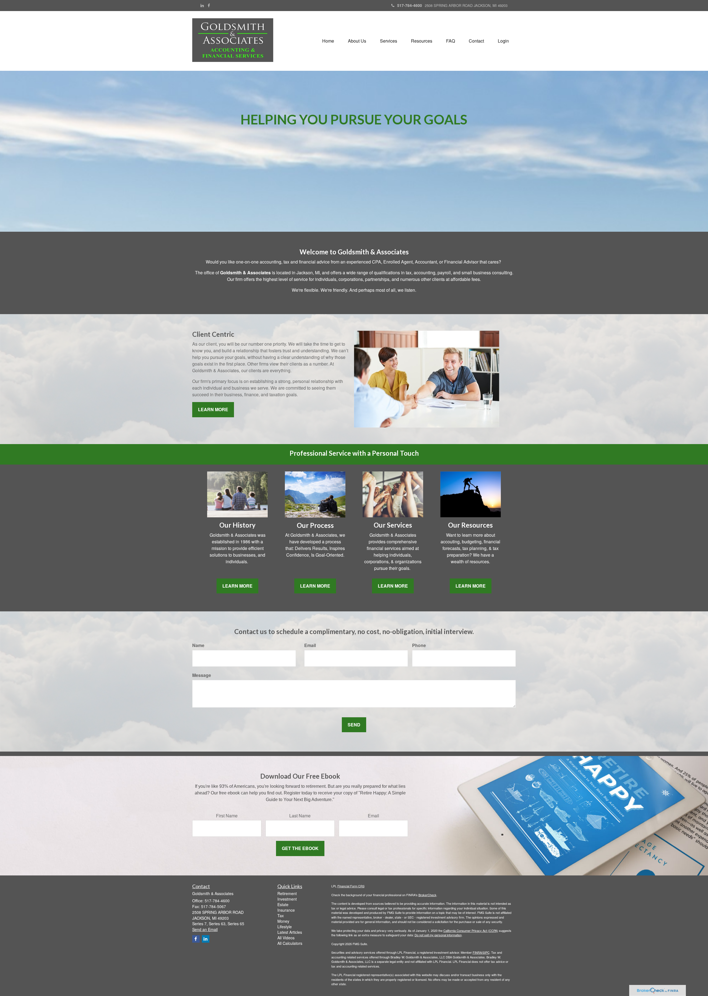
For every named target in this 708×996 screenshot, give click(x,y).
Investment (287, 899)
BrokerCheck (427, 895)
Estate (282, 904)
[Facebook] (209, 5)
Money (283, 921)
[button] (357, 41)
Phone (419, 645)
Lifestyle (284, 926)
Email (310, 645)
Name (198, 645)
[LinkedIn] (202, 5)
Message (201, 675)
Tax (280, 915)
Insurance (286, 910)
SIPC (486, 952)
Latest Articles (289, 932)
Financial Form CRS (351, 886)
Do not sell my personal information (438, 935)
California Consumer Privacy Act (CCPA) (470, 930)
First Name (227, 816)
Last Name (300, 816)
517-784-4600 (409, 5)
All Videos (286, 937)
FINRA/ (478, 952)
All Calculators (289, 943)
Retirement (287, 893)
